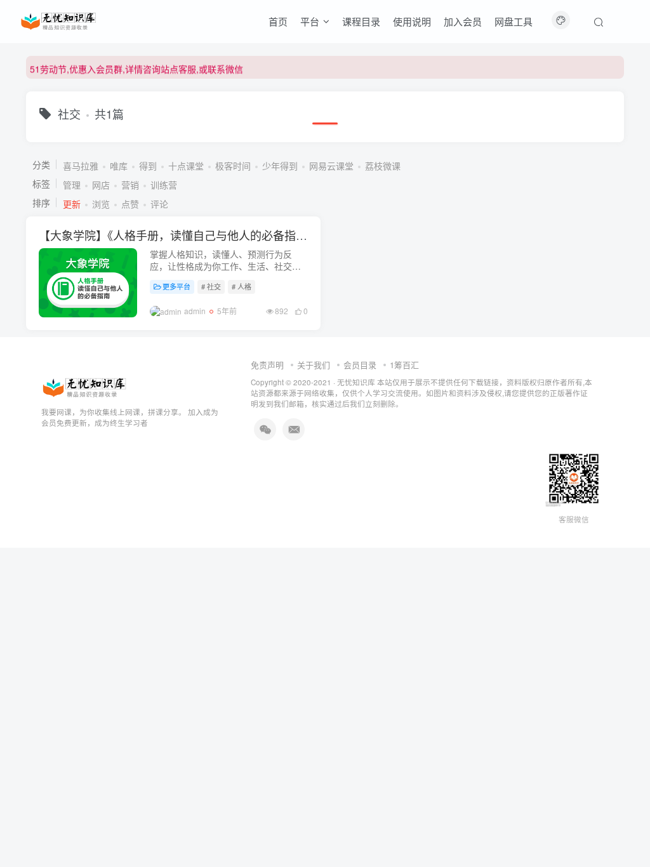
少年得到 (280, 165)
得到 (148, 165)
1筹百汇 (404, 365)
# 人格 (241, 286)
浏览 (101, 203)
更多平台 (176, 286)
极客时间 (233, 165)
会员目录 (359, 365)
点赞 (130, 203)
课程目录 (361, 21)
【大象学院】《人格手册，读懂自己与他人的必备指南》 (179, 235)
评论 (159, 203)
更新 (72, 203)
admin (195, 310)
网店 (101, 184)
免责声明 (267, 365)
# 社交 (211, 286)
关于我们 (313, 365)
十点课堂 (186, 165)
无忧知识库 (356, 382)
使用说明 (412, 21)
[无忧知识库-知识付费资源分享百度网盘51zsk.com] (58, 19)
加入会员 (463, 21)
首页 (278, 21)
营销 (130, 184)
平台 (309, 21)
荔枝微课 (383, 165)
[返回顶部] (624, 829)
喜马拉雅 (80, 165)
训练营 (163, 184)
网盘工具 (513, 21)
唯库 (119, 165)
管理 (72, 184)
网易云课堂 (331, 165)
